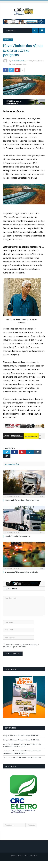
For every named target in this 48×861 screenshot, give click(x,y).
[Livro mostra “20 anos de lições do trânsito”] (24, 555)
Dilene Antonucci (19, 61)
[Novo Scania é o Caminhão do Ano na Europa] (24, 483)
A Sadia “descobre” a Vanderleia (17, 536)
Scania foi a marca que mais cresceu (27, 757)
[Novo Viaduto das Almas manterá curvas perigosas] (24, 85)
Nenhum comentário (19, 64)
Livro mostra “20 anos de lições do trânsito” (21, 572)
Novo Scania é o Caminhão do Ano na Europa (22, 500)
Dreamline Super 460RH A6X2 (29, 735)
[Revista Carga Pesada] (24, 11)
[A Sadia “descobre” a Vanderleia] (24, 519)
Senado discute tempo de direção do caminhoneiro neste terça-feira (22, 745)
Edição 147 (8, 40)
